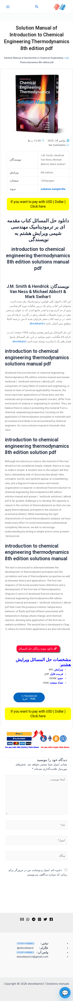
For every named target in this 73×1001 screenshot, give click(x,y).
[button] (36, 6)
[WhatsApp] (28, 919)
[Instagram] (39, 919)
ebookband (19, 341)
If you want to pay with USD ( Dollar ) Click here (38, 204)
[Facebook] (51, 919)
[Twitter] (45, 919)
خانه (67, 57)
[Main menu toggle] (7, 7)
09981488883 (25, 943)
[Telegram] (33, 919)
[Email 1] (22, 919)
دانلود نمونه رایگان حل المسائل (36, 648)
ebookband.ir (37, 323)
